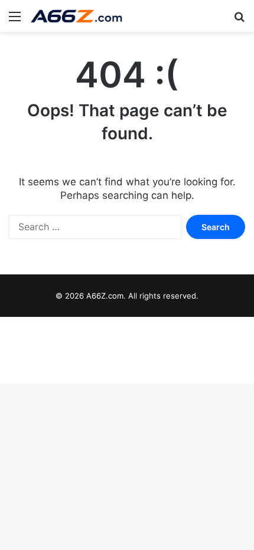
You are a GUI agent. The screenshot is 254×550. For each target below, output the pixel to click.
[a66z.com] (77, 16)
